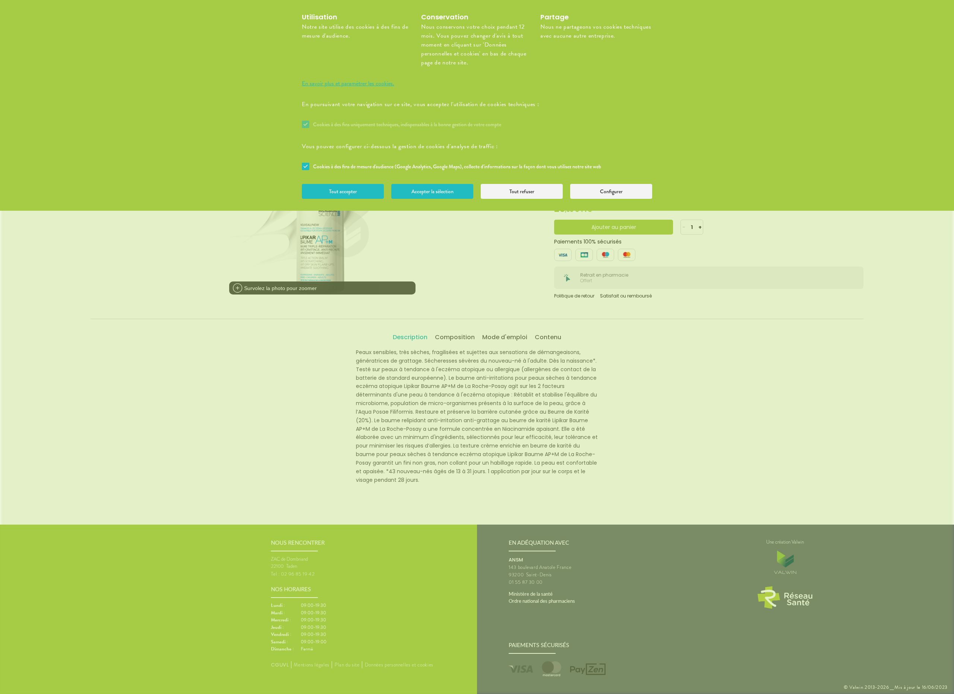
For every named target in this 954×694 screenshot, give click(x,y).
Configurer (611, 191)
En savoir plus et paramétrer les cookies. (348, 83)
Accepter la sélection (432, 191)
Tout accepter (343, 191)
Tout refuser (521, 191)
